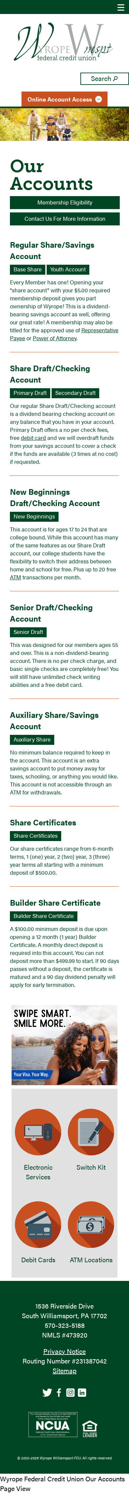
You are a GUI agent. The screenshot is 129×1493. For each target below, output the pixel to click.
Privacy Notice (64, 1351)
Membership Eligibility (64, 202)
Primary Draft (30, 393)
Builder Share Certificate (44, 916)
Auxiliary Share (32, 739)
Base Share (28, 269)
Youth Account (68, 269)
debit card (33, 438)
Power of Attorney (54, 338)
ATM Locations (91, 1259)
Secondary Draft (75, 393)
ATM (15, 577)
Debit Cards (38, 1259)
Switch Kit (91, 1167)
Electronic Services (38, 1171)
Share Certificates (36, 835)
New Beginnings (34, 516)
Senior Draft (28, 632)
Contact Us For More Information (65, 218)
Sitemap (64, 1370)
